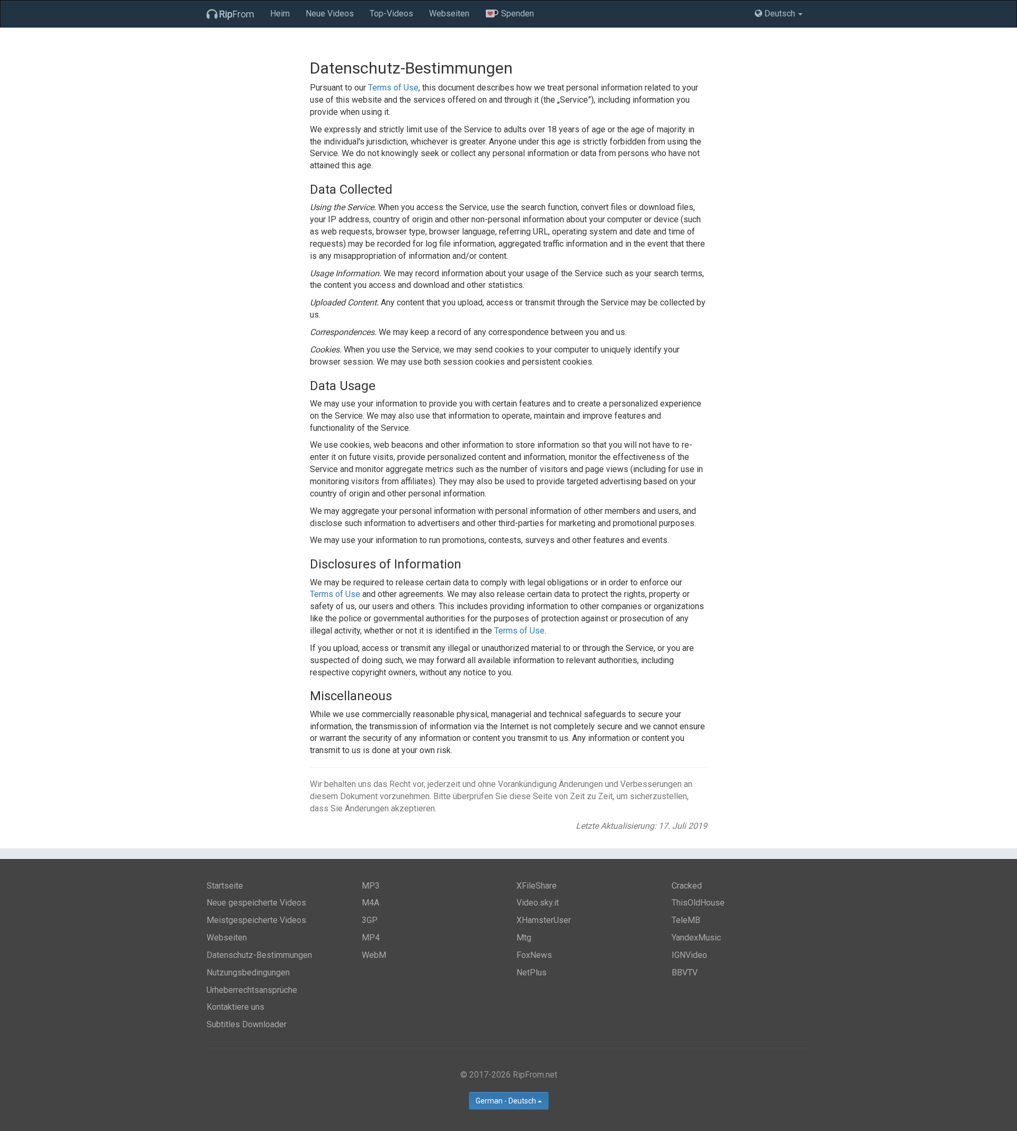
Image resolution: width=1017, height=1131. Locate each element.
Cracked (687, 886)
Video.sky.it (537, 903)
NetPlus (531, 972)
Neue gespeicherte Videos (256, 903)
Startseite (225, 886)
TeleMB (686, 920)
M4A (370, 903)
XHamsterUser (543, 920)
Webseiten (449, 13)
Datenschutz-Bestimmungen (259, 955)
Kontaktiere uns (235, 1007)
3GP (370, 920)
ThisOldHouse (698, 903)
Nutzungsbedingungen (248, 972)
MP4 (371, 938)
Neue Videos (330, 13)
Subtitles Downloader (247, 1024)
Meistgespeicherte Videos (256, 920)
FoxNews (534, 955)
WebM (374, 955)
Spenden (516, 13)
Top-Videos (391, 13)
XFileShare (536, 886)
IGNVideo (689, 955)
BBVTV (685, 972)
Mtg (523, 938)
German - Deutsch (507, 1101)
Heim (280, 13)
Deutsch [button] (779, 13)
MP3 (371, 886)
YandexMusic (696, 938)
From (236, 14)
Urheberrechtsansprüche (252, 990)
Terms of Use (393, 88)
